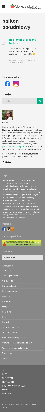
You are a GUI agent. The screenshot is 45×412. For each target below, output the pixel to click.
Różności (6, 322)
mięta (24, 192)
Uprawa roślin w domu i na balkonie (17, 343)
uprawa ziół (19, 212)
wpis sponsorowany (10, 215)
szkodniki (12, 209)
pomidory (30, 197)
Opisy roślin (7, 306)
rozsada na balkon (9, 203)
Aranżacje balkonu (10, 275)
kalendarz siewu (9, 189)
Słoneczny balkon (9, 332)
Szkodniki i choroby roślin (13, 337)
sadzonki (15, 206)
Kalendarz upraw (9, 291)
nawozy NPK (7, 195)
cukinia (29, 180)
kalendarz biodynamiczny (12, 186)
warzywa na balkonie (32, 212)
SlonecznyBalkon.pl (32, 206)
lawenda (18, 192)
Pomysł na (6, 312)
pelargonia (35, 195)
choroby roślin (21, 180)
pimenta (6, 197)
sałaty (22, 206)
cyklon (35, 180)
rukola (32, 203)
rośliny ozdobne (23, 203)
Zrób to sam (7, 353)
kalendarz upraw (22, 189)
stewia (5, 209)
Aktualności (7, 270)
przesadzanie (8, 200)
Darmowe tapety (9, 286)
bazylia (5, 180)
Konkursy (6, 296)
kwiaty (12, 192)
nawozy (37, 192)
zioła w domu (21, 218)
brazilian (12, 180)
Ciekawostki (7, 281)
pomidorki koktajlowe (18, 197)
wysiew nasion (24, 215)
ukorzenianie (35, 209)
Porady (5, 317)
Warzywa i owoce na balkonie (15, 348)
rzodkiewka (7, 206)
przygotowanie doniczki (22, 200)
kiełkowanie (33, 189)
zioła (32, 215)
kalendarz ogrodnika (30, 186)
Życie (4, 358)
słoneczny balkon (22, 209)
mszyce (30, 192)
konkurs (6, 192)
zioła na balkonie (9, 218)
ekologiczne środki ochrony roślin (15, 183)
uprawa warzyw (8, 212)
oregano (16, 195)
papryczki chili (26, 195)
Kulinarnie (6, 301)
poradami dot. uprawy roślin (14, 146)
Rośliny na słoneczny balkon (22, 41)
